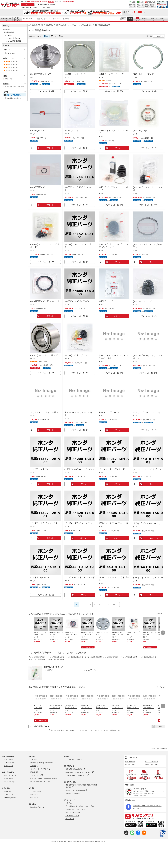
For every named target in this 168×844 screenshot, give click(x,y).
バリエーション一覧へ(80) (148, 373)
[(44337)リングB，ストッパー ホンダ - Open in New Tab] (149, 624)
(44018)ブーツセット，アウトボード (147, 188)
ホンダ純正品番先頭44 (102, 25)
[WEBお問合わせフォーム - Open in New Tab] (132, 4)
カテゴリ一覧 (8, 759)
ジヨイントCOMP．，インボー (148, 577)
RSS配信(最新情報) (10, 797)
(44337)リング (106, 301)
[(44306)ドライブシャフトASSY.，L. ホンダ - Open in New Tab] (149, 697)
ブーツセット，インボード (112, 469)
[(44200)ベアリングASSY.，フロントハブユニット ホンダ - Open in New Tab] (72, 697)
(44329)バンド (37, 130)
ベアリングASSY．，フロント (79, 469)
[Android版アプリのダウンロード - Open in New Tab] (155, 824)
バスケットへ (50, 148)
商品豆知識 (8, 791)
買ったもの (154, 18)
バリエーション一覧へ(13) (45, 262)
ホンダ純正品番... (28, 18)
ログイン (27, 4)
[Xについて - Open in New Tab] (126, 834)
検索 (130, 19)
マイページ (25, 7)
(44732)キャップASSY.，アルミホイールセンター (113, 356)
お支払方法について (151, 762)
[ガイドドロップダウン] (150, 6)
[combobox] (78, 19)
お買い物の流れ (130, 762)
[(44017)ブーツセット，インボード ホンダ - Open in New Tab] (56, 697)
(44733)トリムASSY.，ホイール (79, 188)
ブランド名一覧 (9, 762)
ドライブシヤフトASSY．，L (147, 523)
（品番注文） (16, 19)
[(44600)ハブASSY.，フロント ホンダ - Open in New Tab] (56, 624)
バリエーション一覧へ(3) (148, 91)
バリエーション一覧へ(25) (79, 373)
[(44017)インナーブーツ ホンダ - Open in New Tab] (134, 624)
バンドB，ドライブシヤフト (44, 523)
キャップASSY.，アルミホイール (79, 413)
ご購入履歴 (46, 7)
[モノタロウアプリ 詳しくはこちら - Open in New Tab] (145, 816)
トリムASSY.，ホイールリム (44, 412)
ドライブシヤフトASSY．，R (113, 523)
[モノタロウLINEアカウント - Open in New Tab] (132, 834)
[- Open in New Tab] (131, 775)
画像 (47, 36)
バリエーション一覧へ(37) (114, 91)
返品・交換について (151, 764)
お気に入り (163, 18)
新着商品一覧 (8, 766)
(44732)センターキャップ (111, 74)
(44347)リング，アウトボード (45, 301)
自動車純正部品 (61, 25)
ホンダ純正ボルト (50, 670)
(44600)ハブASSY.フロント (77, 301)
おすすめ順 (157, 36)
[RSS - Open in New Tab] (144, 834)
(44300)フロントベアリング (43, 355)
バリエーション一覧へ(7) (148, 430)
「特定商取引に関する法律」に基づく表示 (79, 806)
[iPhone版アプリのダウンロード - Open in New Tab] (134, 824)
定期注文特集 (8, 778)
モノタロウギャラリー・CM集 (40, 781)
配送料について (130, 764)
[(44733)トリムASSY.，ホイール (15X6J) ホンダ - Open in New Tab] (134, 697)
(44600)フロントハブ (40, 74)
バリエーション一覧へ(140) (148, 205)
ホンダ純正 (72, 25)
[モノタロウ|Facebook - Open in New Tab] (138, 834)
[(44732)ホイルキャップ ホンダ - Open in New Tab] (103, 624)
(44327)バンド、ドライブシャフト (147, 246)
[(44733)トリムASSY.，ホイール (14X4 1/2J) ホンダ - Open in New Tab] (118, 697)
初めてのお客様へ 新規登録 (47, 4)
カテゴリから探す (6, 18)
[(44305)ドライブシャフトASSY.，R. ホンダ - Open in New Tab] (87, 697)
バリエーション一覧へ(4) (79, 91)
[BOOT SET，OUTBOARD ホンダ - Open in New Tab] (41, 697)
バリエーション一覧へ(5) (79, 430)
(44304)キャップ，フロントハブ (113, 132)
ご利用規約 (69, 803)
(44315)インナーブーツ (144, 301)
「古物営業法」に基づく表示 (75, 809)
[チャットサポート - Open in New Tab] (140, 4)
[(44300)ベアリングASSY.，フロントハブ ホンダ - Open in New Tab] (118, 624)
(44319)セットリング (74, 74)
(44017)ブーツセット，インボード (113, 188)
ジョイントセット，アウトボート (114, 578)
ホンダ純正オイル (90, 670)
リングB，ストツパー (40, 469)
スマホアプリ (8, 794)
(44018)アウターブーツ (75, 355)
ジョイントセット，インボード (79, 577)
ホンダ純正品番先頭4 (85, 25)
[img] (10, 4)
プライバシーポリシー (72, 812)
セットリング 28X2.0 (109, 412)
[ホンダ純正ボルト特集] (35, 679)
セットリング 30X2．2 (41, 577)
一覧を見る (81, 687)
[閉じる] (92, 34)
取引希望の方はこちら (37, 807)
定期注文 (36, 7)
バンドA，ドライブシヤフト (78, 523)
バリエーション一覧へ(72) (114, 205)
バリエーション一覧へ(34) (45, 373)
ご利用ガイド (132, 757)
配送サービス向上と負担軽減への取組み (43, 778)
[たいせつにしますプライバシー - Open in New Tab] (162, 833)
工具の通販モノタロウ (35, 25)
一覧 (54, 36)
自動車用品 (49, 25)
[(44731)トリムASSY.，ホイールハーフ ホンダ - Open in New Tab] (103, 697)
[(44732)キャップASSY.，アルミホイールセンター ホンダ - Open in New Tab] (72, 624)
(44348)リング (140, 130)
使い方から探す (9, 782)
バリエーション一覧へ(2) (79, 262)
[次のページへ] (163, 632)
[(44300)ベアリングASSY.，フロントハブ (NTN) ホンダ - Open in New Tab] (41, 624)
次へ (114, 604)
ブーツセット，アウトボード (147, 469)
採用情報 (32, 788)
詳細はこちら (115, 730)
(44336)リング (37, 187)
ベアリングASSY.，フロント (147, 412)
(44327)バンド (71, 130)
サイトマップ (69, 819)
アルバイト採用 (35, 791)
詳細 (122, 18)
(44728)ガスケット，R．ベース (78, 245)
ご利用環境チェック (72, 816)
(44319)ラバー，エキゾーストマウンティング (113, 245)
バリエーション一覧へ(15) (79, 205)
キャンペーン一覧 (10, 775)
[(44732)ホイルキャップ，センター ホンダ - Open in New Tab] (87, 624)
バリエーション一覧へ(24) (45, 91)
